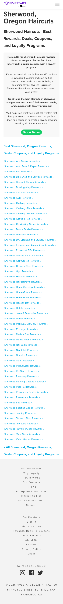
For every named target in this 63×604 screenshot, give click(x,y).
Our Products (31, 482)
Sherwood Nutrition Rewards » (20, 355)
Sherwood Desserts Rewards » (21, 234)
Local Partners (31, 535)
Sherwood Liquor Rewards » (19, 318)
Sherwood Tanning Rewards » (20, 413)
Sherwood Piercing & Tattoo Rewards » (25, 381)
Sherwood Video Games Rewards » (23, 439)
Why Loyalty (31, 473)
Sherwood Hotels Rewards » (19, 308)
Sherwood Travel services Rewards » (24, 429)
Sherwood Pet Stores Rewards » (21, 371)
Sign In (31, 521)
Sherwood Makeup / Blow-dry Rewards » (26, 324)
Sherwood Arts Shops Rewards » (22, 161)
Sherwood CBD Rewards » (18, 198)
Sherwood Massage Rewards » (21, 329)
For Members (31, 517)
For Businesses (31, 468)
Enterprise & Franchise (31, 491)
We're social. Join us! (31, 566)
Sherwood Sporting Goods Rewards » (24, 408)
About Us (31, 540)
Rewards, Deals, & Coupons (31, 531)
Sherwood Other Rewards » (19, 360)
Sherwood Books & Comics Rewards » (25, 182)
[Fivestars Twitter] (40, 572)
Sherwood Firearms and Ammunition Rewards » (30, 245)
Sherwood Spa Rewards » (18, 402)
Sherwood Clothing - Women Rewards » (25, 213)
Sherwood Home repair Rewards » (22, 297)
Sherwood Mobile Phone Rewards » (23, 339)
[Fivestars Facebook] (31, 572)
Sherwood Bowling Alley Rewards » (23, 187)
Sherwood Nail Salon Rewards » (21, 345)
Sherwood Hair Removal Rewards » (23, 282)
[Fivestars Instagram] (23, 572)
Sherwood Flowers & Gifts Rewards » (24, 250)
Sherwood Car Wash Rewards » (21, 192)
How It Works (31, 477)
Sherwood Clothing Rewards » (20, 203)
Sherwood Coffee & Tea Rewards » (23, 219)
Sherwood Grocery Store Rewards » (23, 266)
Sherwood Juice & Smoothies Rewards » (26, 313)
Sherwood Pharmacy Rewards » (21, 376)
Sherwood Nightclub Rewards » (21, 350)
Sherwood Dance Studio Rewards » (23, 229)
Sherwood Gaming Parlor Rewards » (23, 255)
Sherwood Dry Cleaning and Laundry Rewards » (30, 240)
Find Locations (31, 526)
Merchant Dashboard (31, 500)
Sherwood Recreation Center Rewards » (26, 392)
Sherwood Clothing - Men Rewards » (24, 208)
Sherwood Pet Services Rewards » (22, 366)
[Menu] (57, 4)
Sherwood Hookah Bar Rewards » (22, 303)
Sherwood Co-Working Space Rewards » (26, 224)
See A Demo (31, 132)
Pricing (31, 486)
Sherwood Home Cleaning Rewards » (24, 287)
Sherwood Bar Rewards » (18, 171)
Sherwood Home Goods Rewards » (23, 292)
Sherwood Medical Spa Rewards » (22, 334)
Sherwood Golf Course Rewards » (22, 261)
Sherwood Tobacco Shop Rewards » (23, 418)
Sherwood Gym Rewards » (18, 271)
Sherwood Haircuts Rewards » (20, 276)
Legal (31, 553)
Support (31, 505)
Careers (31, 544)
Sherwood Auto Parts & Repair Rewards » (26, 166)
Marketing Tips (31, 496)
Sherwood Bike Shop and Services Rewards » (29, 177)
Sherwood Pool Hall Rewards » (20, 387)
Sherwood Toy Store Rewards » (21, 423)
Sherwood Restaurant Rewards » (22, 397)
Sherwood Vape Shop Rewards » (22, 434)
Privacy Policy (31, 549)
